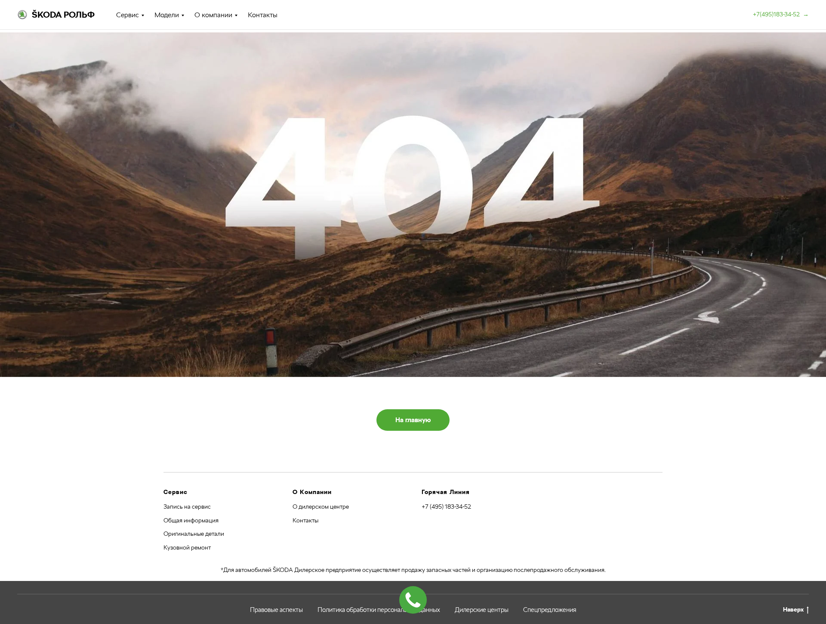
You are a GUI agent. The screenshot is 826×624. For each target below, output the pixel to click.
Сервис (127, 15)
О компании (213, 15)
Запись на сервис (187, 506)
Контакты (262, 15)
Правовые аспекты (276, 610)
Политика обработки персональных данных (378, 610)
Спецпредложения (549, 610)
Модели (166, 15)
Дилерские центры (482, 610)
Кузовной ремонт (187, 547)
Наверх (793, 609)
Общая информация (191, 520)
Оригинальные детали (193, 533)
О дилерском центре (321, 506)
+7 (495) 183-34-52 (446, 506)
